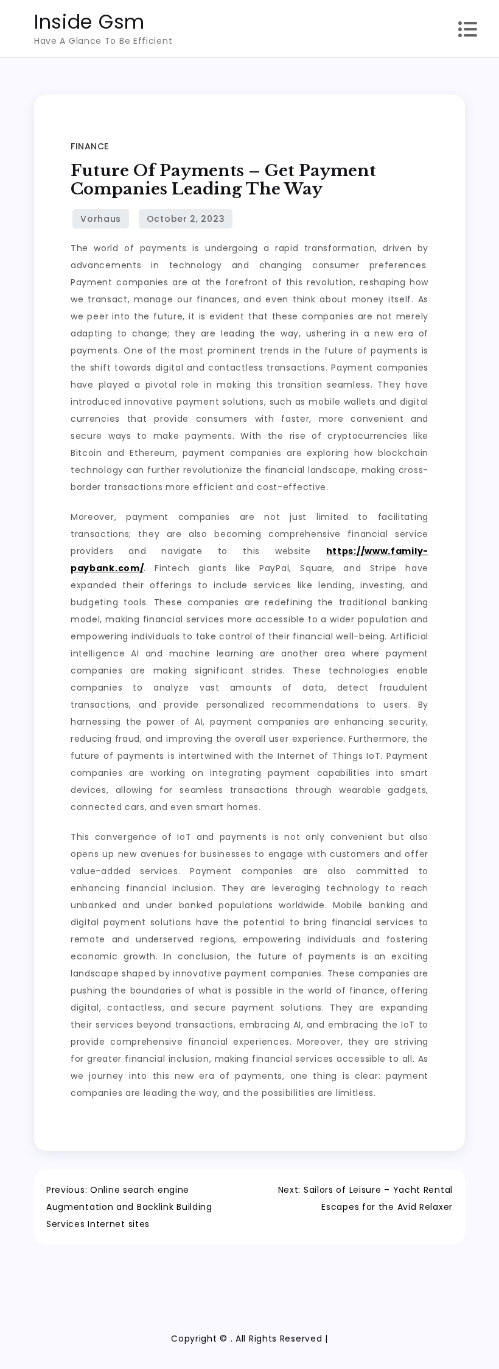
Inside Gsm (89, 21)
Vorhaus (100, 219)
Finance (90, 146)
